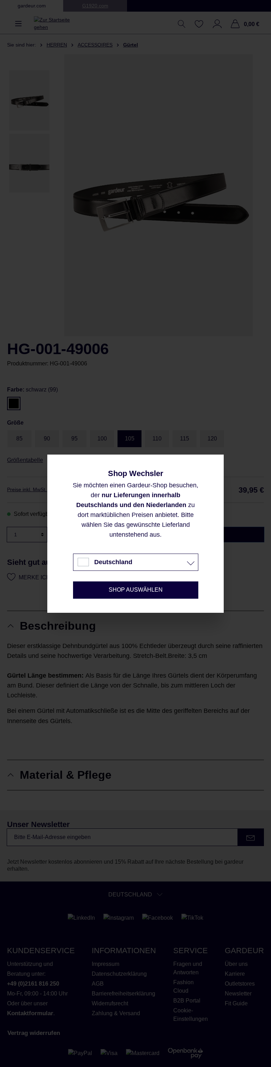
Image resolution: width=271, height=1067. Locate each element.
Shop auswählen (136, 590)
